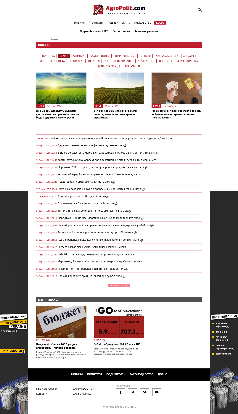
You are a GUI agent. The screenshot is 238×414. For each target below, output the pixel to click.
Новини (79, 22)
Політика (48, 55)
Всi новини (132, 66)
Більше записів (119, 285)
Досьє (160, 22)
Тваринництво (124, 55)
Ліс (107, 61)
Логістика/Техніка (52, 61)
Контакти (41, 393)
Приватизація (123, 61)
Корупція (93, 61)
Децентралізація (109, 66)
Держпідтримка (187, 61)
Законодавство (140, 22)
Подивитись (116, 22)
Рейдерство (145, 61)
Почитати (96, 22)
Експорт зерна (121, 31)
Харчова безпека (167, 55)
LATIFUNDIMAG (82, 393)
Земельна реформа (146, 31)
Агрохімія (189, 55)
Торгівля (145, 55)
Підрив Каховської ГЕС (94, 31)
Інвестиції (165, 61)
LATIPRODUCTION (83, 388)
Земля (64, 55)
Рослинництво (99, 55)
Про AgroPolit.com (47, 388)
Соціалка (76, 61)
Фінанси (78, 55)
